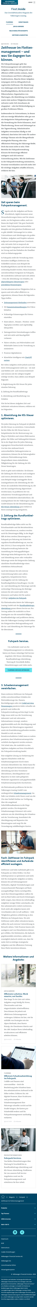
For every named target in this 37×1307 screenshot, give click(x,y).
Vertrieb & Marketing (20, 35)
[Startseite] (3, 1197)
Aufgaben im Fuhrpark (17, 598)
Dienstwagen (23, 22)
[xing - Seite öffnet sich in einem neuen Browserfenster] (22, 1232)
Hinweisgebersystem (8, 1270)
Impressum (4, 1239)
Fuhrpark (9, 22)
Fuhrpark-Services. (12, 1158)
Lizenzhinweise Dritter (8, 1265)
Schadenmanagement (22, 793)
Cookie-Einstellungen (8, 1252)
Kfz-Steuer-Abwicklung (10, 507)
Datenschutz (5, 1248)
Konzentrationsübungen (17, 307)
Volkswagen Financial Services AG (12, 1256)
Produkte (4, 1208)
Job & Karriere (18, 26)
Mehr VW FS (5, 1225)
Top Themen (5, 1214)
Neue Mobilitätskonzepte (18, 31)
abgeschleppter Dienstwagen (12, 282)
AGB (2, 1243)
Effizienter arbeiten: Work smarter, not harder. (16, 995)
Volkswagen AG (6, 1261)
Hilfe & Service (6, 1219)
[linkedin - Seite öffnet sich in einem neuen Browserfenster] (15, 1232)
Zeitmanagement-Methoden (15, 302)
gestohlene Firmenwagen (11, 285)
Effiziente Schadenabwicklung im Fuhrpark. (18, 1077)
